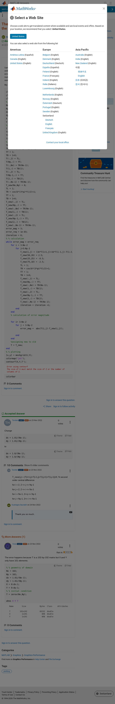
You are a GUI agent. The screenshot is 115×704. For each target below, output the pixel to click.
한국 (77, 84)
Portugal (47, 107)
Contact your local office (57, 142)
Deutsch (49, 120)
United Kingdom (50, 132)
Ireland (46, 80)
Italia (45, 84)
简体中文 (82, 71)
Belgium (46, 55)
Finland (46, 71)
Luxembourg (49, 88)
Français (49, 128)
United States (16, 63)
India (77, 59)
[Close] (104, 8)
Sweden (46, 111)
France (46, 76)
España (46, 67)
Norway (46, 99)
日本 (77, 80)
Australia (79, 55)
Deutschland (48, 63)
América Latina (17, 55)
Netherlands (48, 95)
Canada (13, 59)
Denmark (47, 59)
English (48, 124)
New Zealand (81, 63)
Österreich (47, 103)
